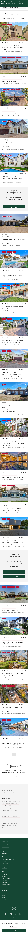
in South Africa (7, 790)
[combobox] (12, 18)
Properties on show (7, 851)
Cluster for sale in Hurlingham (9, 475)
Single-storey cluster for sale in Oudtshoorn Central (13, 406)
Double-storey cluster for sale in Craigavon (12, 306)
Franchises (4, 868)
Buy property (5, 844)
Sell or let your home (7, 849)
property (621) (9, 825)
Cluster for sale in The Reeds (9, 608)
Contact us (21, 42)
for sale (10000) (11, 801)
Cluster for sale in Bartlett (8, 110)
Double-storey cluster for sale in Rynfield (12, 640)
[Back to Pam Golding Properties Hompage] (14, 909)
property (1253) (8, 821)
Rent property (5, 846)
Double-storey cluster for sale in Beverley (12, 340)
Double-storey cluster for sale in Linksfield (12, 673)
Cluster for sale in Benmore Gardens (11, 45)
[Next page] (17, 754)
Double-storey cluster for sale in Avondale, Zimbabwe (12, 708)
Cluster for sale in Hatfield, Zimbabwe (11, 508)
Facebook (4, 893)
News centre (5, 863)
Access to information (7, 880)
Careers (3, 865)
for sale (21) (10, 808)
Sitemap (4, 886)
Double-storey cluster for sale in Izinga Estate (13, 142)
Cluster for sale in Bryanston (9, 176)
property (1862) (11, 816)
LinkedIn (4, 897)
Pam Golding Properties (8, 859)
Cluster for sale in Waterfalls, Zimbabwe (12, 79)
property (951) (9, 823)
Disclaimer (4, 876)
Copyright (4, 882)
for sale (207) (10, 803)
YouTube (4, 899)
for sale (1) (10, 810)
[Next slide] (26, 31)
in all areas (8, 795)
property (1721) (7, 819)
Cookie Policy (13, 926)
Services (4, 861)
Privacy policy (5, 874)
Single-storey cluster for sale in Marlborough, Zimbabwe (13, 240)
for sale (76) (6, 805)
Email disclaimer (6, 878)
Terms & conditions (7, 884)
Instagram (4, 895)
